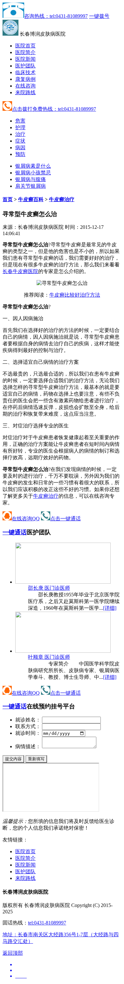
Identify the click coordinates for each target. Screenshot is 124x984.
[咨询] (62, 283)
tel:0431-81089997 (47, 922)
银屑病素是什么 (33, 166)
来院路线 (25, 92)
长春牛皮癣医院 (20, 271)
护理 (20, 127)
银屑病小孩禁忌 (33, 172)
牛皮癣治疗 (61, 199)
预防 (20, 154)
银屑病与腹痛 (30, 179)
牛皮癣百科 (31, 199)
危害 (20, 120)
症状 (20, 141)
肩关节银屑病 (30, 186)
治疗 (20, 134)
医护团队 (25, 65)
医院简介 (25, 52)
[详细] (109, 608)
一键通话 (15, 532)
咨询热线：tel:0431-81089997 (56, 16)
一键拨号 (99, 16)
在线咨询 (25, 85)
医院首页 (25, 45)
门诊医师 (49, 588)
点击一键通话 (65, 518)
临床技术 (25, 72)
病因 (20, 147)
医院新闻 (25, 59)
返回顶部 (13, 953)
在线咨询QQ (26, 518)
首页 (8, 199)
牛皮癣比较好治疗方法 (74, 295)
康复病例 (25, 79)
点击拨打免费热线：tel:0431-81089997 (54, 109)
